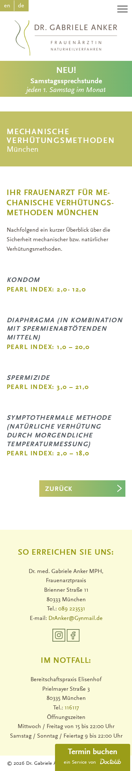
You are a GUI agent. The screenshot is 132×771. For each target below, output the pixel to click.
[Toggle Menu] (123, 8)
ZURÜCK (58, 489)
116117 (72, 708)
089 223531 (71, 609)
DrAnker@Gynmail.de (75, 618)
